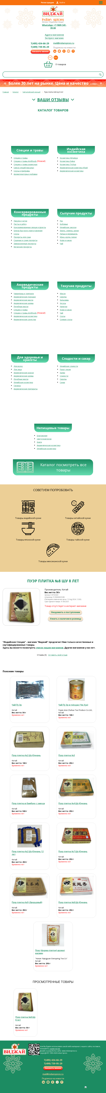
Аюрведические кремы (23, 303)
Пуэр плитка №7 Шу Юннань (72, 851)
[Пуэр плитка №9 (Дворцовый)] (30, 887)
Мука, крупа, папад (68, 237)
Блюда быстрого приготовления (28, 230)
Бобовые (64, 224)
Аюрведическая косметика (71, 171)
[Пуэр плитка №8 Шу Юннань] (76, 887)
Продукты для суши (22, 237)
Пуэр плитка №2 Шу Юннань (26, 755)
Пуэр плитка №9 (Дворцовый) (27, 902)
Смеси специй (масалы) (24, 167)
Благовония (42, 435)
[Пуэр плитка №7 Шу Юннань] (76, 836)
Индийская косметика (23, 382)
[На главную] (53, 16)
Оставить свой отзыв (57, 655)
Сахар (62, 382)
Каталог (16, 92)
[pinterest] (73, 51)
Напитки (63, 306)
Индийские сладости (69, 366)
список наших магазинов (49, 647)
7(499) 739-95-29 (40, 46)
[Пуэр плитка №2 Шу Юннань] (30, 740)
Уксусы (63, 303)
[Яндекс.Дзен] (68, 51)
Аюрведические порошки (25, 297)
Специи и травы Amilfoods (25, 161)
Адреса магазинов (54, 34)
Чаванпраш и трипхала (24, 293)
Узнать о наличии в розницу (65, 618)
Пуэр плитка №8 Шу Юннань (72, 902)
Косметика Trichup (68, 164)
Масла (63, 293)
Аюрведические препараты (25, 389)
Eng (55, 57)
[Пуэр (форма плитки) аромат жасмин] (53, 935)
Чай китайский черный (31, 92)
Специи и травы (21, 158)
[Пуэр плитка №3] (76, 740)
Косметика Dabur (67, 161)
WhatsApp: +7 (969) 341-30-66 (54, 26)
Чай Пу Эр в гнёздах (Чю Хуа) (73, 704)
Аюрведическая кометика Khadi (74, 167)
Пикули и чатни (20, 221)
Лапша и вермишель (69, 234)
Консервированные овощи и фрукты (30, 227)
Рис (61, 221)
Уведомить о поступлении (65, 612)
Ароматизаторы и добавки (25, 174)
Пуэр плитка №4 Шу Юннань (72, 803)
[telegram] (59, 51)
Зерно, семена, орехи (69, 230)
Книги (39, 442)
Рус (50, 57)
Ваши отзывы (53, 99)
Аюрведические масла (23, 300)
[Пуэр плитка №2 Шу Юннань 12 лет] (30, 836)
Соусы (16, 234)
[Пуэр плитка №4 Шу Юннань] (76, 788)
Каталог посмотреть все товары (63, 467)
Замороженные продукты (25, 243)
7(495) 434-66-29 (40, 43)
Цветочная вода (44, 439)
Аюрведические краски (24, 372)
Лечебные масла (21, 306)
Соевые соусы (66, 319)
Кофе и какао (66, 240)
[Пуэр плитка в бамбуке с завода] (30, 788)
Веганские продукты (23, 247)
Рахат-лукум (65, 369)
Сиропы (63, 297)
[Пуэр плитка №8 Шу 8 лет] (25, 1001)
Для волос (18, 366)
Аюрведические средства (25, 319)
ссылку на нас (55, 1049)
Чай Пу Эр (17, 704)
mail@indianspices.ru (63, 43)
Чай (61, 243)
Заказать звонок (40, 51)
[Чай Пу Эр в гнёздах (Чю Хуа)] (76, 689)
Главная (6, 92)
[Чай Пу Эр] (30, 689)
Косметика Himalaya (69, 158)
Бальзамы (64, 300)
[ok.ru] (64, 51)
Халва (62, 372)
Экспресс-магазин (54, 38)
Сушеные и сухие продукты (25, 240)
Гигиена (17, 385)
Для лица (18, 369)
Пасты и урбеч (20, 224)
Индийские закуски (68, 227)
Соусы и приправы (22, 171)
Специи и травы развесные (25, 164)
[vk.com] (54, 51)
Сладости (64, 376)
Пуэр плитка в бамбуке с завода (28, 803)
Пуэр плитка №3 (66, 755)
